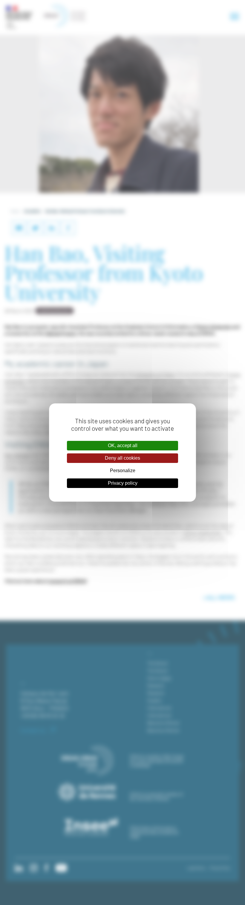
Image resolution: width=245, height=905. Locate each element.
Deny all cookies (122, 458)
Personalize (122, 470)
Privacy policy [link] (122, 483)
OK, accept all (122, 445)
